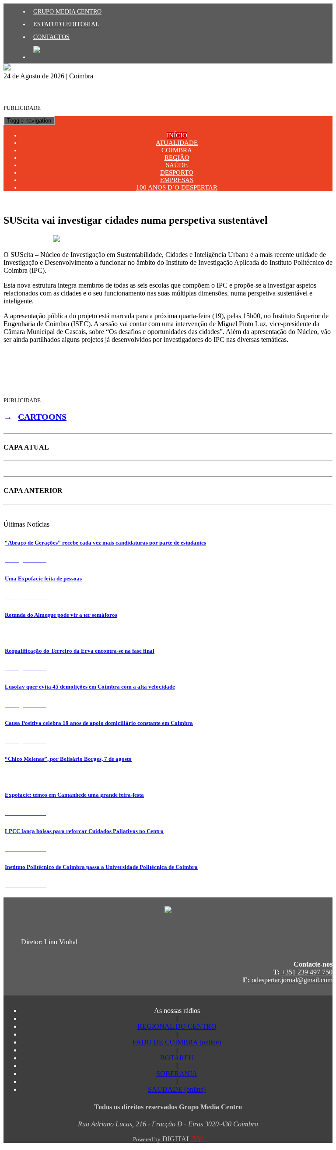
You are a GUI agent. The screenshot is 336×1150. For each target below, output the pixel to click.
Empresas (176, 179)
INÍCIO (177, 135)
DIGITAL (168, 1139)
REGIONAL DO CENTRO (177, 1026)
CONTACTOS (51, 36)
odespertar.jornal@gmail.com (292, 980)
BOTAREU (177, 1058)
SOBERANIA (176, 1073)
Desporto (176, 172)
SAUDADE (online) (177, 1089)
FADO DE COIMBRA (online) (177, 1042)
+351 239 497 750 (306, 972)
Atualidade (177, 142)
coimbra (176, 150)
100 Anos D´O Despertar (176, 187)
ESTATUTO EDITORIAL (66, 24)
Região (176, 157)
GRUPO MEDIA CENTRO (67, 11)
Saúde (177, 165)
